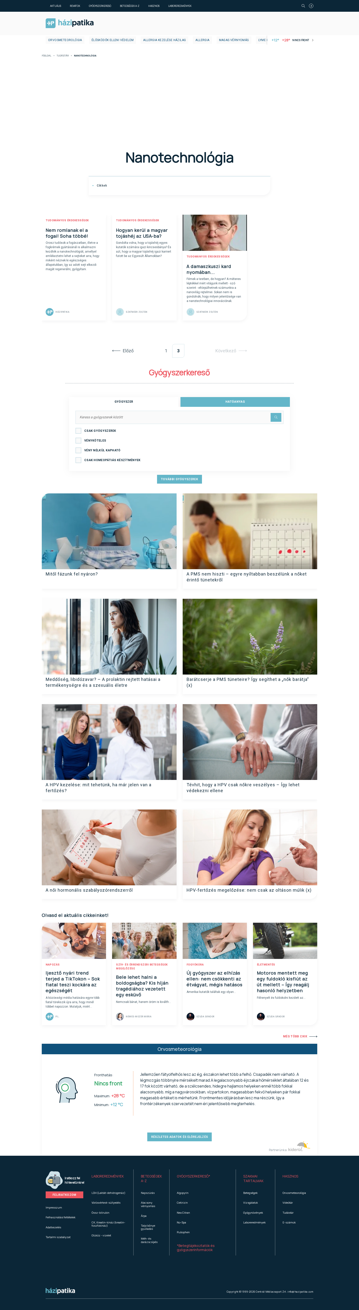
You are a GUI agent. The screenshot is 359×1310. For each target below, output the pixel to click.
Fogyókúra (195, 964)
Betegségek (250, 1193)
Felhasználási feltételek (60, 1217)
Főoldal (46, 56)
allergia (202, 40)
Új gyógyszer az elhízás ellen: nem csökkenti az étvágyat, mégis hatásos (215, 979)
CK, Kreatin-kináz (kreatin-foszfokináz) (108, 1224)
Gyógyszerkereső (100, 6)
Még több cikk (295, 1036)
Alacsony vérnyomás (148, 1204)
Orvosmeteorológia (65, 40)
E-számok (289, 1222)
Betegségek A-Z (129, 6)
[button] (109, 1178)
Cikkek (101, 185)
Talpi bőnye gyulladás (148, 1227)
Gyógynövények (253, 1212)
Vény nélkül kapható (102, 450)
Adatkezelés (53, 1227)
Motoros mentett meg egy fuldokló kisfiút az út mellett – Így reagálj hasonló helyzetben (283, 981)
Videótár (288, 1202)
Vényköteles (95, 440)
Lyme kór (265, 40)
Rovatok (75, 6)
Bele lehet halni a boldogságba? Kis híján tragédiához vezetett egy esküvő (142, 986)
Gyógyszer (124, 401)
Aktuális (55, 6)
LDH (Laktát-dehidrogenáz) (108, 1193)
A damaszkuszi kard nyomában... (209, 269)
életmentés (266, 964)
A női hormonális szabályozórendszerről (89, 890)
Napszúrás (148, 1193)
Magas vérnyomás (234, 40)
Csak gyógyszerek (100, 431)
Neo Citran (183, 1212)
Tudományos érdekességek (67, 220)
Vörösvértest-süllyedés (106, 1202)
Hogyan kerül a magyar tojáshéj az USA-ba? (142, 233)
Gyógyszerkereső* (193, 1176)
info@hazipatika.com (300, 1291)
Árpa (144, 1216)
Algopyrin (183, 1193)
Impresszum (54, 1207)
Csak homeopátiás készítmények (112, 460)
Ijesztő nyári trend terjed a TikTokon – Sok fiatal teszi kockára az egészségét (73, 981)
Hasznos (153, 6)
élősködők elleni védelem (113, 40)
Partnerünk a (278, 1150)
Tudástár (63, 56)
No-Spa (181, 1222)
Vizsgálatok (250, 1202)
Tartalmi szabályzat (58, 1237)
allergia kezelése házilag (164, 40)
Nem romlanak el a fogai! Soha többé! (67, 233)
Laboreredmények (179, 6)
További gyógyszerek (179, 479)
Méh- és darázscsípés (149, 1240)
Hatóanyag (235, 401)
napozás (53, 964)
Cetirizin (182, 1202)
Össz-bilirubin (100, 1212)
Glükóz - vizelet (101, 1235)
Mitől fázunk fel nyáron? (72, 574)
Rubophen (183, 1232)
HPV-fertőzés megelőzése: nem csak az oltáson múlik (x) (249, 890)
